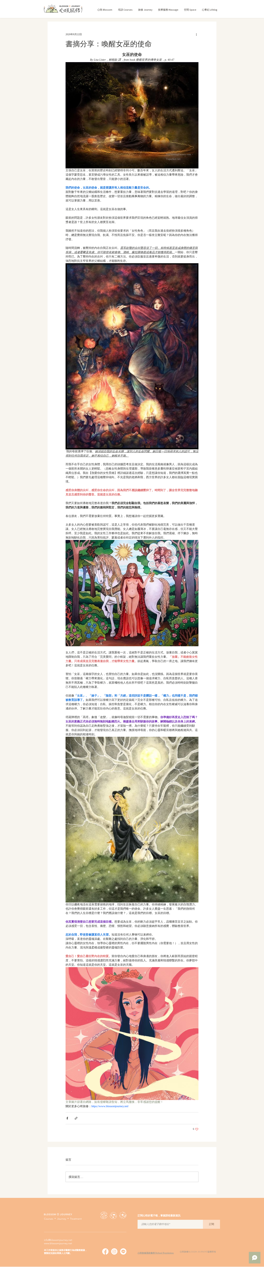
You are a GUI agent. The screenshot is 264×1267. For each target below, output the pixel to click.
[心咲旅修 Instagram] (114, 1251)
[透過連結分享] (76, 1118)
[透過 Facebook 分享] (67, 1118)
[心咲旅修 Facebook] (105, 1251)
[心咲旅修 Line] (123, 1251)
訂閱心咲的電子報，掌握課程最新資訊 (159, 1216)
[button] (125, 10)
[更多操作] (196, 34)
